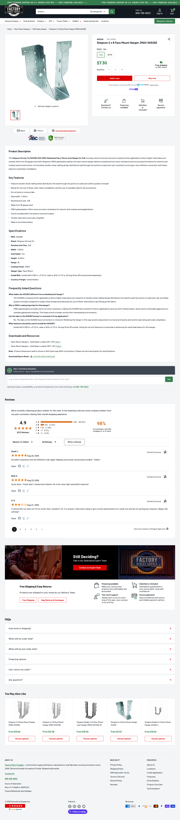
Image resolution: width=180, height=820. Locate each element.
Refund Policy (116, 780)
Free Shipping (28, 600)
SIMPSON (100, 39)
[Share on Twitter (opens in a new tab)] (23, 466)
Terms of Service (117, 776)
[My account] (159, 10)
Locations (105, 21)
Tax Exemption (153, 788)
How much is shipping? (20, 628)
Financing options (17, 659)
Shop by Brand (29, 21)
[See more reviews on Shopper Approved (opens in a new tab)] (27, 466)
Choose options (22, 739)
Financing (151, 776)
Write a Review (74, 442)
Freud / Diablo (62, 21)
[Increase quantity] (122, 69)
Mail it (22, 130)
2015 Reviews (26, 432)
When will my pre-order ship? (23, 649)
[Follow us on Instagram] (74, 806)
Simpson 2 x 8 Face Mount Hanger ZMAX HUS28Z (22, 723)
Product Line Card (154, 784)
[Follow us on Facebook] (70, 806)
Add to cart (115, 78)
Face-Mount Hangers (22, 29)
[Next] (175, 722)
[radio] (62, 422)
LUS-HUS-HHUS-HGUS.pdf (44, 356)
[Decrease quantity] (109, 69)
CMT (50, 21)
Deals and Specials (91, 21)
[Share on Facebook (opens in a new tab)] (19, 466)
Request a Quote (165, 21)
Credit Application (154, 772)
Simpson (40, 21)
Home (9, 29)
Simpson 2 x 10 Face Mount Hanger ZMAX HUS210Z (53, 723)
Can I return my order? (20, 669)
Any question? (16, 679)
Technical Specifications (65, 130)
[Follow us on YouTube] (83, 806)
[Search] (112, 11)
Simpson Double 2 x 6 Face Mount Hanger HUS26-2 (158, 723)
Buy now (152, 78)
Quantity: (101, 69)
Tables (57, 342)
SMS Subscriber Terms (119, 772)
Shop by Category (12, 21)
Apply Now (154, 85)
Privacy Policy (116, 765)
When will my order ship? (21, 638)
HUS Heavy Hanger (40, 29)
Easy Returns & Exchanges (52, 600)
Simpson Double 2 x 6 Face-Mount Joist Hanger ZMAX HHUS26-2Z (90, 723)
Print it (40, 130)
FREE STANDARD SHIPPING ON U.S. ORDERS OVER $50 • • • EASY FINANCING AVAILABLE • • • (47, 2)
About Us (151, 765)
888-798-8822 (143, 11)
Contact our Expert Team (90, 567)
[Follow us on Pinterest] (79, 806)
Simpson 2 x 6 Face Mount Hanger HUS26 (124, 723)
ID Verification (153, 780)
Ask (169, 379)
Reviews (113, 784)
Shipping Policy (116, 768)
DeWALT (75, 21)
